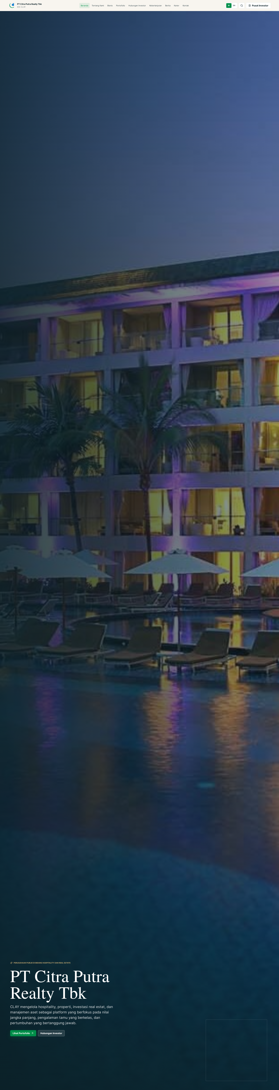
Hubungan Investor (137, 5)
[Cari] (242, 5)
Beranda (84, 5)
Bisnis (110, 5)
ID (229, 5)
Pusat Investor (260, 5)
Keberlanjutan (155, 5)
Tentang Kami (98, 5)
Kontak (186, 5)
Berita (167, 5)
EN (234, 5)
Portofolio (120, 5)
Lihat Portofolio (21, 1033)
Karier (176, 5)
